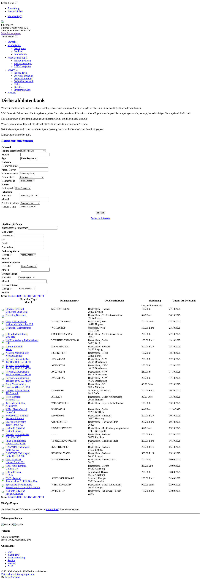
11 (23, 296)
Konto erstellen (15, 11)
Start (10, 552)
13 (27, 296)
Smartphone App (22, 89)
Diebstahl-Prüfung (23, 78)
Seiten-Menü (7, 3)
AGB (10, 566)
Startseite (12, 41)
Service (11, 560)
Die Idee (18, 51)
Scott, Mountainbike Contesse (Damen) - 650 (18, 385)
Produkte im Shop (16, 557)
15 (32, 296)
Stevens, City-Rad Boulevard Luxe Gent (16, 310)
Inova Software (12, 577)
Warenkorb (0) (15, 16)
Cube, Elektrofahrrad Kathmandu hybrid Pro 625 (19, 323)
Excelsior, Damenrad (16, 315)
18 (40, 296)
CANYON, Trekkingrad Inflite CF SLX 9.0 (18, 454)
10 (20, 296)
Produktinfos (20, 54)
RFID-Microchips (23, 63)
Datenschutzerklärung (12, 574)
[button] (16, 3)
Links (16, 84)
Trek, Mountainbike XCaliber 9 (15, 404)
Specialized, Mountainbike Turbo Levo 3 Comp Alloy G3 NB (23, 486)
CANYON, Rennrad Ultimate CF (16, 467)
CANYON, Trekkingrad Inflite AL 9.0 (18, 448)
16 (35, 296)
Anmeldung (13, 8)
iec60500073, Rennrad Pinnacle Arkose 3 (17, 417)
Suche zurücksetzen (100, 218)
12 (25, 296)
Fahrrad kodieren (22, 60)
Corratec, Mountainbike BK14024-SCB (17, 436)
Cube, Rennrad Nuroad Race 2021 (15, 461)
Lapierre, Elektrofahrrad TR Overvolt (18, 392)
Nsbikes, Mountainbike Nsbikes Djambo (17, 354)
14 (30, 296)
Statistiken (19, 87)
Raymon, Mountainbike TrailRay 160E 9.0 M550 (18, 360)
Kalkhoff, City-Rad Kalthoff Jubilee (15, 429)
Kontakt (12, 92)
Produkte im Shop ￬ (17, 57)
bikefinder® (13, 554)
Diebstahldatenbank (23, 81)
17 (37, 296)
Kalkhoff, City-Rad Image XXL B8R (15, 492)
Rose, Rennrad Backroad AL (13, 398)
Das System (20, 48)
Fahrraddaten (20, 73)
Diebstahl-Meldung (23, 75)
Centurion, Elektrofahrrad (18, 327)
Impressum (29, 574)
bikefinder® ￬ (14, 45)
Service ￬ (12, 70)
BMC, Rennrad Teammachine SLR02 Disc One (21, 479)
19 (42, 296)
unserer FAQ (52, 509)
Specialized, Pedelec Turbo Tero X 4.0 (16, 423)
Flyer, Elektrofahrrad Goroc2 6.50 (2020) (16, 442)
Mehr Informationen (11, 33)
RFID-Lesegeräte (22, 66)
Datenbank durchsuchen (17, 140)
